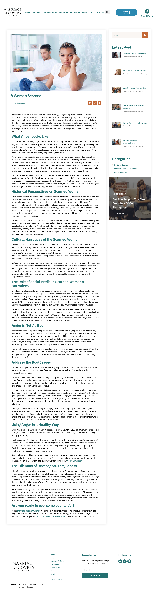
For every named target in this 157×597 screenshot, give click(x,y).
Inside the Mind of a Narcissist (134, 70)
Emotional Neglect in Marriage (134, 53)
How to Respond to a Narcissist (135, 123)
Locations (100, 12)
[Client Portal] (147, 11)
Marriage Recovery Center (28, 511)
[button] (107, 12)
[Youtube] (120, 561)
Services (36, 12)
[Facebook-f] (125, 561)
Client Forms (87, 12)
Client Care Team (74, 461)
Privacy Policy (56, 579)
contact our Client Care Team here (50, 516)
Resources (63, 12)
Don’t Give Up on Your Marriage (134, 88)
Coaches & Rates (49, 12)
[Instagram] (129, 561)
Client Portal (147, 16)
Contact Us (75, 12)
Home (27, 12)
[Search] (145, 35)
